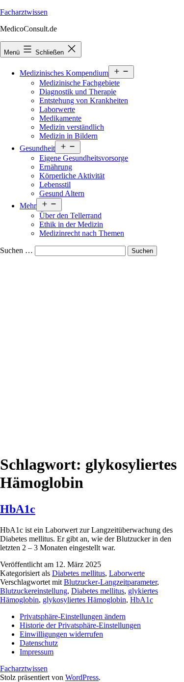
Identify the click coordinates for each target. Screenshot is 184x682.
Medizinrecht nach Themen (81, 233)
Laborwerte (57, 109)
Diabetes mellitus (78, 573)
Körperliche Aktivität (72, 175)
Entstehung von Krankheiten (83, 100)
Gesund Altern (61, 193)
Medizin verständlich (71, 127)
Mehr (28, 205)
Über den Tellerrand (70, 215)
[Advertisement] (92, 353)
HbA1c (17, 509)
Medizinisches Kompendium (64, 73)
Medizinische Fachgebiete (79, 83)
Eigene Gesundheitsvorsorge (83, 158)
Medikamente (60, 118)
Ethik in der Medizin (71, 224)
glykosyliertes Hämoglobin (84, 600)
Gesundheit (37, 148)
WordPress (82, 677)
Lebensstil (55, 184)
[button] (73, 616)
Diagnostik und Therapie (77, 91)
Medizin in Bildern (68, 136)
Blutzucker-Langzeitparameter (110, 582)
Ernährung (55, 167)
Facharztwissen (24, 12)
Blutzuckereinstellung (33, 591)
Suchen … (16, 250)
